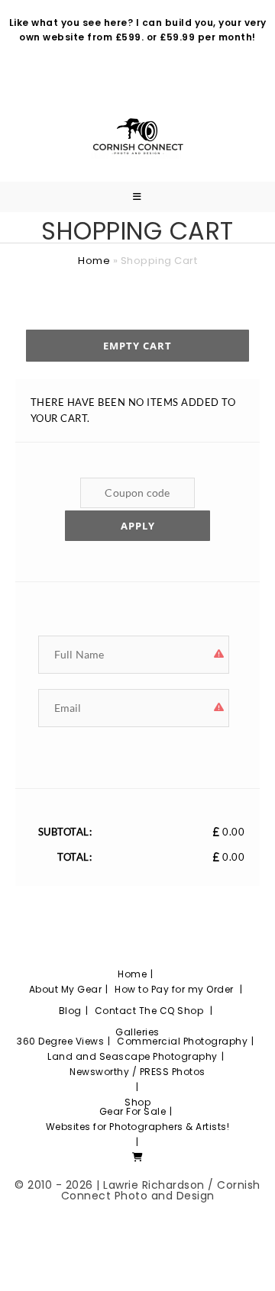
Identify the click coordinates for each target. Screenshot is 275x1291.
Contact (116, 1010)
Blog (70, 1010)
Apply (138, 526)
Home (94, 260)
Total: (74, 857)
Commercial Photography (182, 1041)
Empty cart (137, 346)
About (44, 989)
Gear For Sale (133, 1111)
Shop (137, 1102)
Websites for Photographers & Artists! (138, 1126)
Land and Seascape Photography (132, 1056)
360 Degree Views (60, 1041)
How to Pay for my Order (174, 989)
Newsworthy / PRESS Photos (137, 1071)
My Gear (81, 989)
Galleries (137, 1031)
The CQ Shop (171, 1010)
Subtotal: (65, 832)
